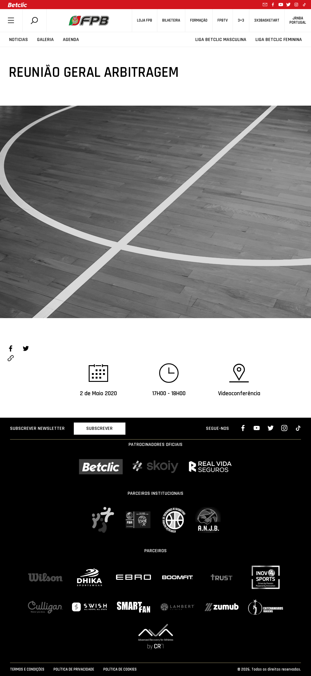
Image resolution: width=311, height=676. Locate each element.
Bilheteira (171, 20)
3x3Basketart (266, 20)
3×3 (241, 20)
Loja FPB (144, 20)
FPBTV (222, 20)
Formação (198, 20)
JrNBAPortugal (297, 20)
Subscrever (99, 428)
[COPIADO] (11, 359)
